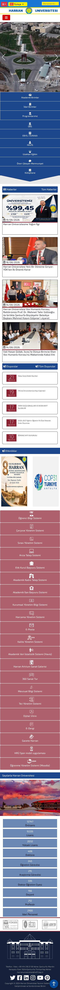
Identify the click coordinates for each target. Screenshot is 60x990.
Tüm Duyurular (47, 366)
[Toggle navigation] (6, 17)
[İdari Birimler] (30, 103)
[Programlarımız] (30, 112)
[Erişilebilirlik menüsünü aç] (54, 983)
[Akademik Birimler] (30, 94)
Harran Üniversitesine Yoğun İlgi (21, 224)
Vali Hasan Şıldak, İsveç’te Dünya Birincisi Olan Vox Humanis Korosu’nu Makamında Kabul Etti (29, 353)
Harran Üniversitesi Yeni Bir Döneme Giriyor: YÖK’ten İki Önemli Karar (28, 268)
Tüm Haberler (49, 189)
